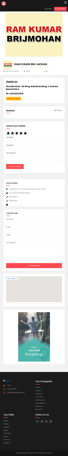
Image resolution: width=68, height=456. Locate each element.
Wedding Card (40, 400)
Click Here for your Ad (14, 98)
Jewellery (38, 390)
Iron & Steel (39, 397)
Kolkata (5, 421)
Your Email (9, 145)
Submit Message (34, 265)
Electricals (38, 406)
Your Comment (10, 153)
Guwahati (6, 427)
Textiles (37, 387)
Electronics (39, 409)
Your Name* (10, 219)
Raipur (5, 436)
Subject (8, 234)
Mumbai (6, 424)
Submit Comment (15, 166)
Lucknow (6, 439)
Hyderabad (7, 433)
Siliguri (5, 430)
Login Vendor (48, 9)
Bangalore (6, 443)
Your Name (9, 137)
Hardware (38, 394)
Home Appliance (40, 403)
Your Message (10, 242)
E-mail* (8, 227)
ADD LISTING (61, 9)
